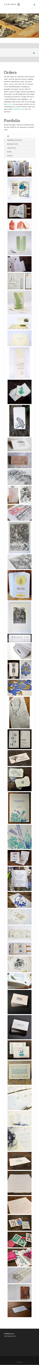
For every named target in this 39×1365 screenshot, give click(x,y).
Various (10, 156)
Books (9, 152)
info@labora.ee (17, 109)
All (8, 136)
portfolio (9, 104)
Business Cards (12, 144)
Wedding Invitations (14, 140)
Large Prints (11, 148)
